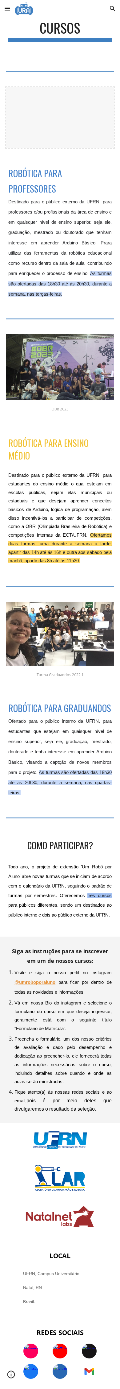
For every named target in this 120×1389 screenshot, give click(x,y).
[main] (60, 30)
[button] (7, 8)
